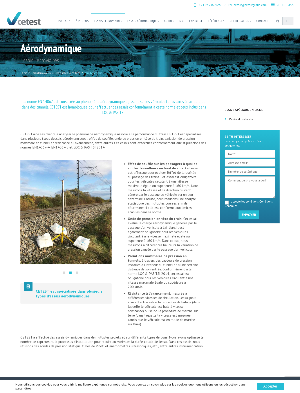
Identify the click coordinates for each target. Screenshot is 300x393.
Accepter (270, 386)
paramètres (23, 388)
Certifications (240, 21)
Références (216, 21)
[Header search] (277, 20)
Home (23, 72)
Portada (64, 21)
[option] (66, 212)
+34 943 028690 (210, 5)
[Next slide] (108, 217)
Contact (262, 21)
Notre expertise (191, 21)
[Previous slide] (23, 217)
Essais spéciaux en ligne (67, 72)
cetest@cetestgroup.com (250, 5)
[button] (64, 273)
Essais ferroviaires (108, 21)
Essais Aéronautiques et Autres (150, 21)
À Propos (82, 21)
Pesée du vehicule (241, 119)
